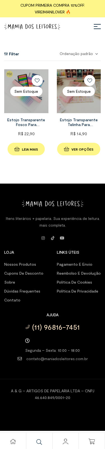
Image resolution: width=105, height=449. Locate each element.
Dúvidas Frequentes (22, 291)
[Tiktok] (53, 238)
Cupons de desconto (23, 273)
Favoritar (37, 80)
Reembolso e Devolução (79, 273)
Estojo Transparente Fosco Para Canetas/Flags (26, 124)
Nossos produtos (20, 264)
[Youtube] (62, 238)
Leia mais (30, 149)
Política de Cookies (74, 282)
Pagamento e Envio (74, 264)
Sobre (9, 282)
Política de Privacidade (77, 291)
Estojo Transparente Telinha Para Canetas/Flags (79, 124)
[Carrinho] (92, 441)
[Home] (13, 441)
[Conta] (65, 441)
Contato (12, 300)
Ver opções (82, 149)
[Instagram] (43, 238)
